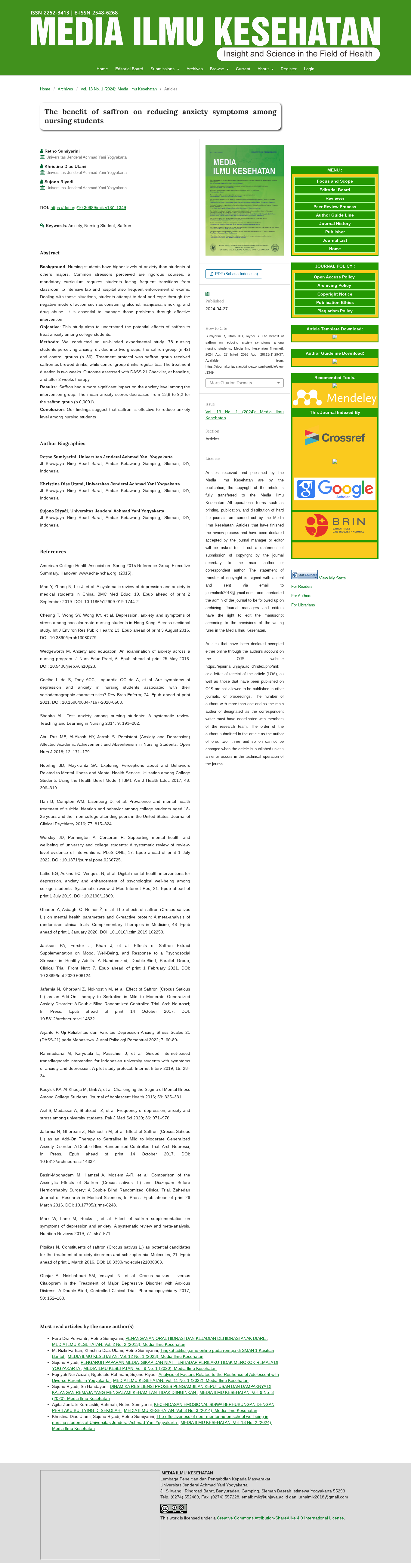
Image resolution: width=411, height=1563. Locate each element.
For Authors (301, 595)
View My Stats (332, 577)
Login (309, 68)
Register (289, 68)
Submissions (163, 68)
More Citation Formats (231, 382)
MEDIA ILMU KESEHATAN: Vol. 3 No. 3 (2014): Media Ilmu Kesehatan (190, 1410)
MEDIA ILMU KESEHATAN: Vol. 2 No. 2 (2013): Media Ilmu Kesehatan (118, 1344)
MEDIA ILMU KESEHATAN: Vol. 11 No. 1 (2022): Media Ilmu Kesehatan (181, 1380)
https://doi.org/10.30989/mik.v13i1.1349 (88, 207)
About (264, 68)
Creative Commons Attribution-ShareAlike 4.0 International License (280, 1518)
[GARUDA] (334, 462)
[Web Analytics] (304, 577)
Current (243, 68)
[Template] (334, 337)
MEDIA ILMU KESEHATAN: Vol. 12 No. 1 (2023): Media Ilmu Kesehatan (135, 1356)
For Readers (302, 586)
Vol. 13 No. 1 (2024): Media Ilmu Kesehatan (119, 89)
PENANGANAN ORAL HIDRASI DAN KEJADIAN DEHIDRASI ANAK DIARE (196, 1338)
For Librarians (303, 605)
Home (102, 68)
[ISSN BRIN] (335, 535)
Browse (217, 68)
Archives (195, 68)
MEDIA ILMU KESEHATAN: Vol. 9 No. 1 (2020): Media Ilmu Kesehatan (150, 1368)
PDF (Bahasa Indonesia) (236, 274)
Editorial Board (129, 68)
